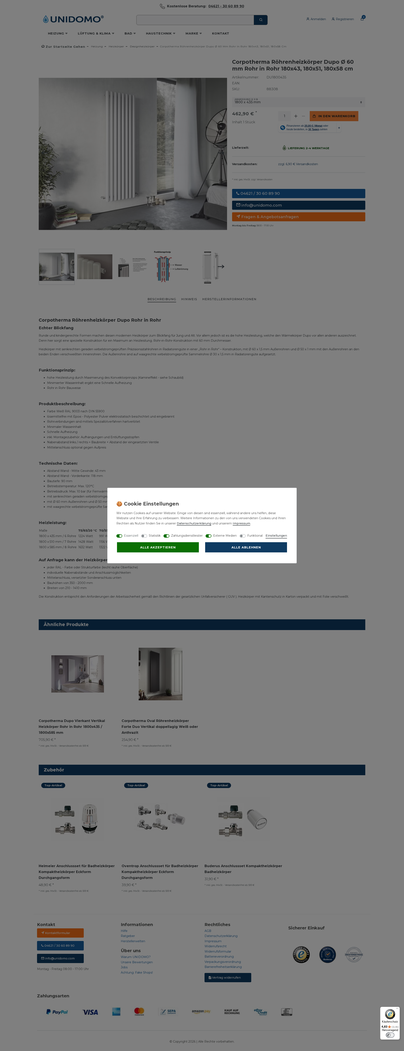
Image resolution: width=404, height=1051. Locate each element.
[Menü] (397, 1009)
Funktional (255, 535)
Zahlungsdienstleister (187, 535)
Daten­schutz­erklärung (194, 523)
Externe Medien (225, 535)
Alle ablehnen (246, 547)
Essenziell (131, 535)
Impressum (241, 523)
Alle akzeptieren (158, 547)
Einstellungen (276, 535)
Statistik (155, 535)
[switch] (390, 1035)
